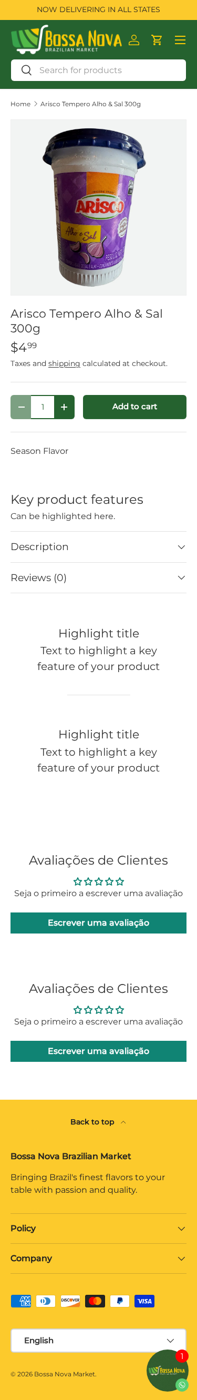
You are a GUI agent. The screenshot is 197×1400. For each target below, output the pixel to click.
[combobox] (98, 70)
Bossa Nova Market (64, 1374)
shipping (64, 363)
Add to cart (134, 406)
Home (20, 104)
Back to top (93, 1122)
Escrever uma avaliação (98, 923)
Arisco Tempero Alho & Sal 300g (90, 104)
